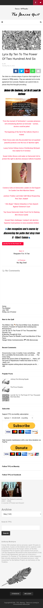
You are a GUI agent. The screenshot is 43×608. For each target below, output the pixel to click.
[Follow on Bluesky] (40, 2)
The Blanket (6, 308)
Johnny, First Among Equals (19, 379)
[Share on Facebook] (15, 71)
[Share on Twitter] (21, 71)
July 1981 (5, 310)
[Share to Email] (38, 71)
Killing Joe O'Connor (9, 312)
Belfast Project (19, 560)
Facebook (17, 475)
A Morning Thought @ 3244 (11, 334)
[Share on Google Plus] (27, 71)
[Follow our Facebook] (35, 2)
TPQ (17, 602)
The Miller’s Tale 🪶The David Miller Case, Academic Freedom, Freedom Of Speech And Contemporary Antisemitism (20, 327)
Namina (22, 602)
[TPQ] (21, 17)
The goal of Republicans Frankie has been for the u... (20, 361)
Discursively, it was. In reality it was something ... (19, 353)
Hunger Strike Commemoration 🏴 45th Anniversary (20, 340)
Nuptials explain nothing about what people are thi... (20, 364)
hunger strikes (24, 549)
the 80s (34, 549)
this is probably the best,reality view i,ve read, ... (18, 355)
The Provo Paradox (16, 387)
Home (4, 306)
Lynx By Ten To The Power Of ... (12, 243)
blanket (22, 547)
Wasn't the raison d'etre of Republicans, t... (16, 359)
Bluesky (16, 466)
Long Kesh (5, 547)
